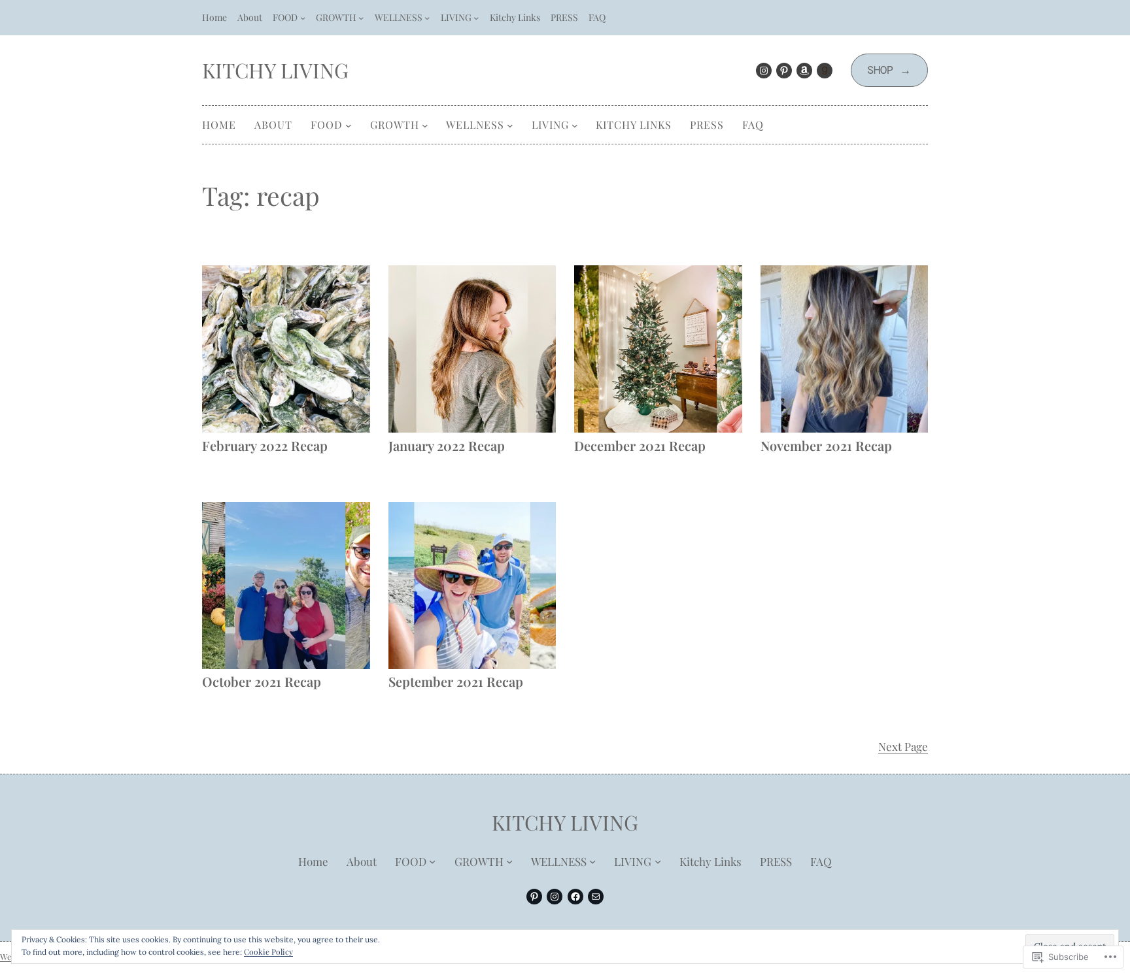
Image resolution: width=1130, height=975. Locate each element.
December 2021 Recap (640, 445)
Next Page (903, 746)
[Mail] (596, 896)
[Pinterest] (784, 70)
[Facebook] (575, 896)
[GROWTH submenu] (361, 17)
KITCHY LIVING (275, 70)
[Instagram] (764, 70)
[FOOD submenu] (302, 17)
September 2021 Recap (455, 681)
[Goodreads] (824, 70)
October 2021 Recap (261, 681)
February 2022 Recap (265, 445)
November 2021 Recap (826, 445)
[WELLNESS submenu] (427, 17)
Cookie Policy (268, 951)
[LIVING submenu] (476, 17)
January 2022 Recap (446, 445)
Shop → (889, 70)
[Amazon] (804, 70)
